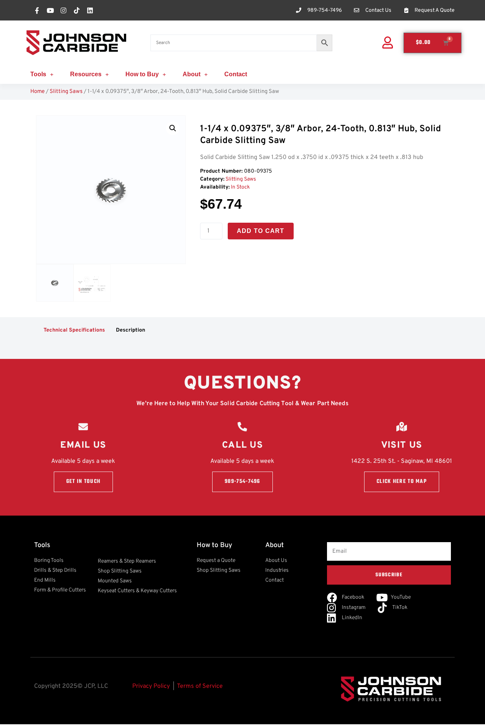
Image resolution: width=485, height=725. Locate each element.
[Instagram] (63, 10)
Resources (86, 74)
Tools (38, 74)
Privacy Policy (151, 686)
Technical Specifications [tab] (74, 330)
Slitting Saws (66, 91)
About (191, 74)
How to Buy (142, 74)
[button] (173, 128)
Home (37, 91)
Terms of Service (200, 686)
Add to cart (261, 231)
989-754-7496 (242, 481)
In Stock (240, 187)
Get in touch (83, 481)
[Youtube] (50, 10)
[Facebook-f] (36, 10)
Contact (235, 74)
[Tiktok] (76, 10)
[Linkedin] (89, 10)
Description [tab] (130, 330)
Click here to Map (402, 481)
